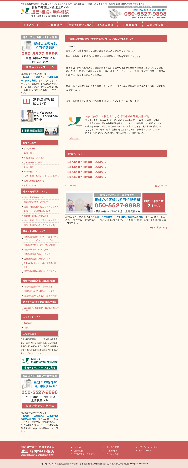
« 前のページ (71, 185)
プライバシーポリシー (149, 447)
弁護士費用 (130, 24)
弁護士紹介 (55, 24)
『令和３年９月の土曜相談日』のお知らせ (85, 162)
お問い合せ (154, 24)
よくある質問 (105, 24)
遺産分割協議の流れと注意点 (37, 253)
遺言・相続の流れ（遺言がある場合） (41, 220)
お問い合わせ (30, 185)
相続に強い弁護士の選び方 (36, 201)
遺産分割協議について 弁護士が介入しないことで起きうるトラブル (41, 238)
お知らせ (28, 323)
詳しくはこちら (35, 353)
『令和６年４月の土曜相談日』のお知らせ (85, 177)
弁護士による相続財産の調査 (37, 211)
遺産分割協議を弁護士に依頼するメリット (41, 273)
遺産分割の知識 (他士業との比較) (41, 244)
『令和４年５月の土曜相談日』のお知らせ (85, 167)
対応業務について (32, 171)
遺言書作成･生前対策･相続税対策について (41, 309)
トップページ (32, 24)
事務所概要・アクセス (80, 24)
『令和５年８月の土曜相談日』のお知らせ (85, 172)
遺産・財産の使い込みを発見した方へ (41, 206)
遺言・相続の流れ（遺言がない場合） (41, 224)
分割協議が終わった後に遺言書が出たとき (41, 265)
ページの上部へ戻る (157, 227)
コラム (27, 327)
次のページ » (161, 185)
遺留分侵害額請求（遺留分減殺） (39, 286)
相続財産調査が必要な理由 (36, 215)
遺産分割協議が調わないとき (37, 258)
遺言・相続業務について (35, 197)
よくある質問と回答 (33, 162)
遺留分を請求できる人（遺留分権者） (41, 295)
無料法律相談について (34, 180)
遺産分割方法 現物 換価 (36, 249)
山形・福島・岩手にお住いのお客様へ (41, 176)
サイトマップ (145, 450)
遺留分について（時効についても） (40, 290)
